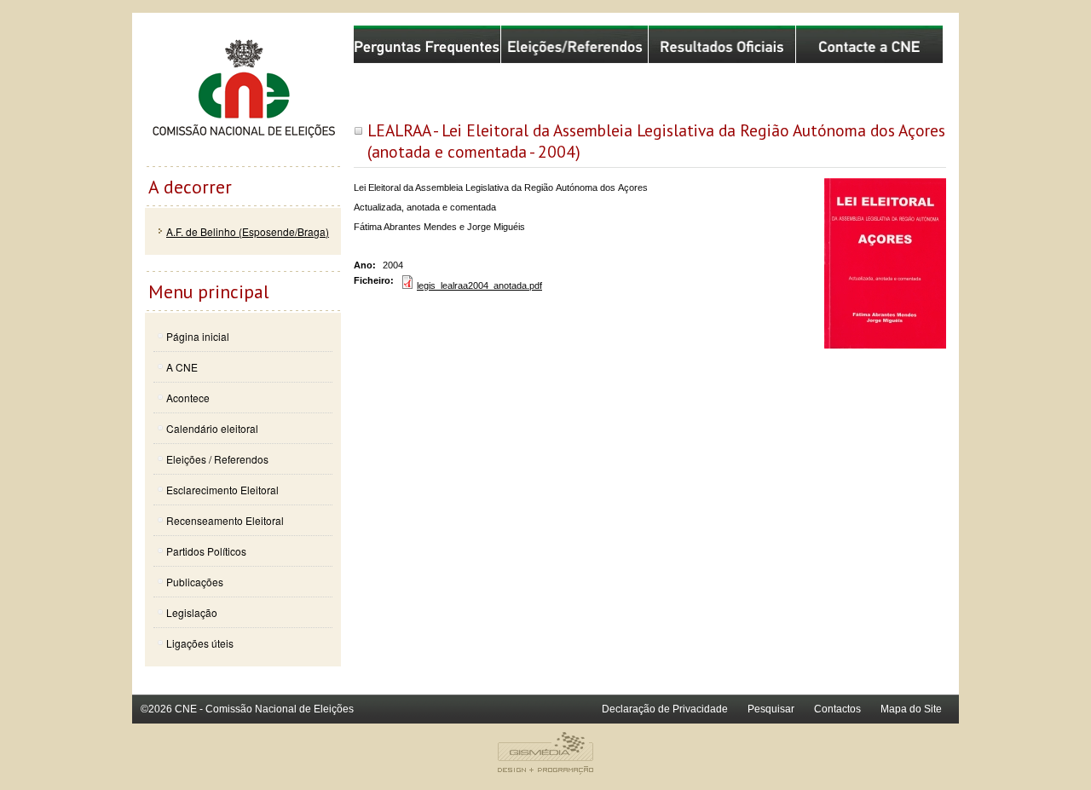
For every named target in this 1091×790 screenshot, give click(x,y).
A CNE (182, 367)
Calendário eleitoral (212, 428)
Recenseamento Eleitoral (225, 520)
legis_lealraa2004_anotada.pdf (479, 285)
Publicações (194, 581)
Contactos (837, 709)
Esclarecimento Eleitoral (222, 489)
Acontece (188, 397)
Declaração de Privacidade (665, 709)
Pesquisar (771, 709)
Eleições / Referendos (217, 459)
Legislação (191, 612)
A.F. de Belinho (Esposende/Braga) (247, 231)
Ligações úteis (200, 643)
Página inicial (197, 336)
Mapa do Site (911, 709)
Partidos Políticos (206, 551)
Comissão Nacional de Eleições (243, 95)
